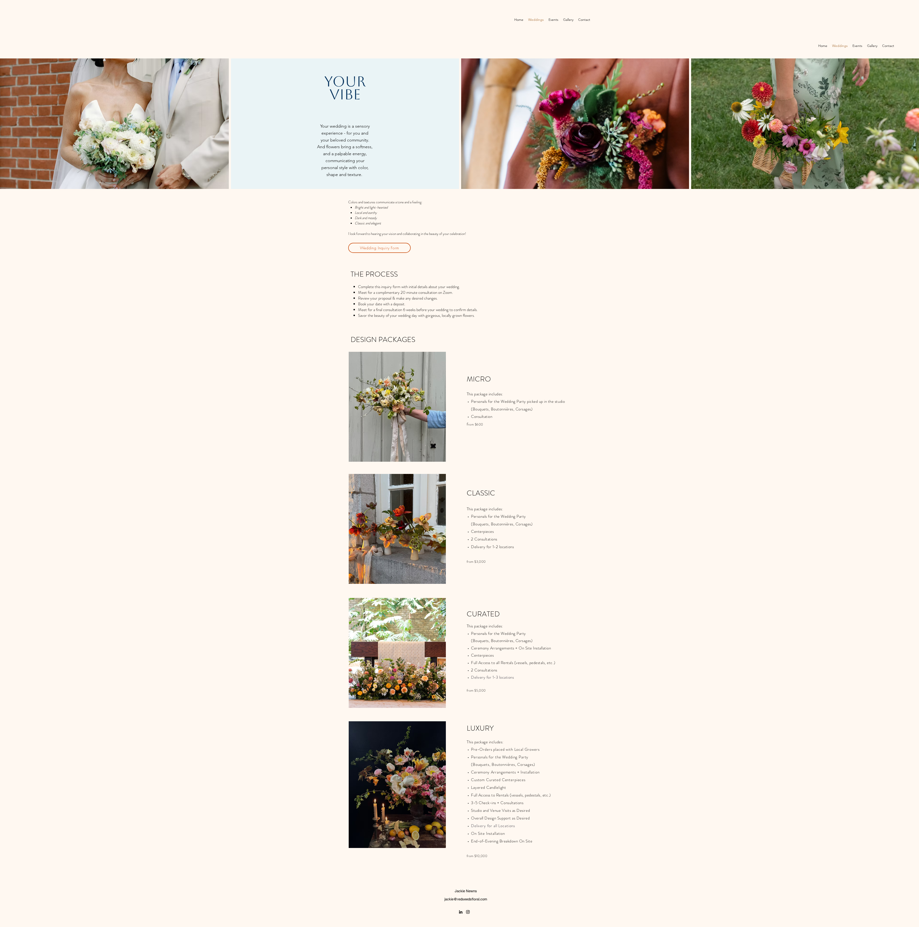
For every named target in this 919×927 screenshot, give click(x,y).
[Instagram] (467, 912)
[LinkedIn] (460, 912)
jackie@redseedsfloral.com (465, 899)
